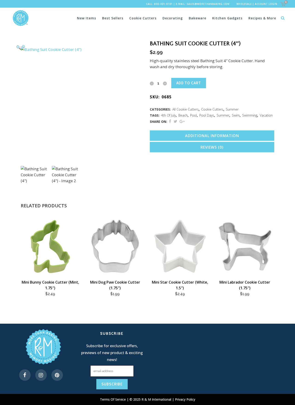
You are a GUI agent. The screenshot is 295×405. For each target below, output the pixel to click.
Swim (236, 115)
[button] (78, 47)
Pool (193, 115)
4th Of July (168, 115)
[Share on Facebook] (170, 121)
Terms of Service (113, 399)
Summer (232, 109)
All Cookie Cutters (185, 109)
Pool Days (206, 115)
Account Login (266, 4)
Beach (183, 115)
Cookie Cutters (212, 109)
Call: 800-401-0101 (159, 4)
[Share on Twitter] (175, 121)
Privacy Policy (185, 399)
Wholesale (244, 4)
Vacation (266, 115)
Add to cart (188, 82)
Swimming (249, 115)
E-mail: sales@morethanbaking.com (203, 4)
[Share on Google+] (182, 121)
